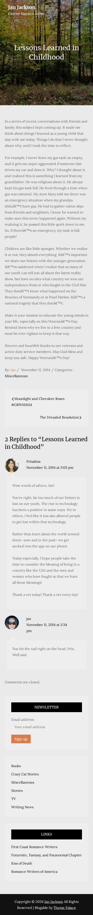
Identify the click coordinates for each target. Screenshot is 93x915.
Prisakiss (33, 461)
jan (28, 618)
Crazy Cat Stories (25, 774)
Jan (13, 370)
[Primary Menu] (77, 11)
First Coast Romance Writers (34, 847)
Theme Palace (64, 907)
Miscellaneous (16, 376)
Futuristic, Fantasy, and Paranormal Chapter (46, 855)
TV (13, 799)
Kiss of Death (21, 863)
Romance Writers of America (34, 871)
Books (16, 766)
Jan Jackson (21, 7)
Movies (17, 790)
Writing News (22, 807)
